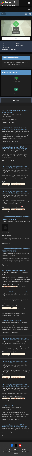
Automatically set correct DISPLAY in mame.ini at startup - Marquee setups (14, 128)
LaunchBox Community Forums (13, 8)
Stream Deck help (8, 406)
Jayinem (13, 114)
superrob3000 (15, 170)
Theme (8, 449)
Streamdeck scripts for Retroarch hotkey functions (16, 218)
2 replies (15, 332)
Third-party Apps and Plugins (22, 221)
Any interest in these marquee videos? (14, 270)
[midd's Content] (16, 38)
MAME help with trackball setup (12, 321)
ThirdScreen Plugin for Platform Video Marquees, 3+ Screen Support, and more (15, 167)
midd (3, 114)
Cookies (23, 449)
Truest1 (13, 407)
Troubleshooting (6, 116)
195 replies (16, 182)
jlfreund (13, 322)
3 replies (18, 419)
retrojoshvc (14, 272)
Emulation (26, 132)
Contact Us (16, 449)
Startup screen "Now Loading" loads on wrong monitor (15, 111)
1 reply (12, 122)
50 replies (16, 284)
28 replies (15, 141)
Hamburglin (14, 132)
